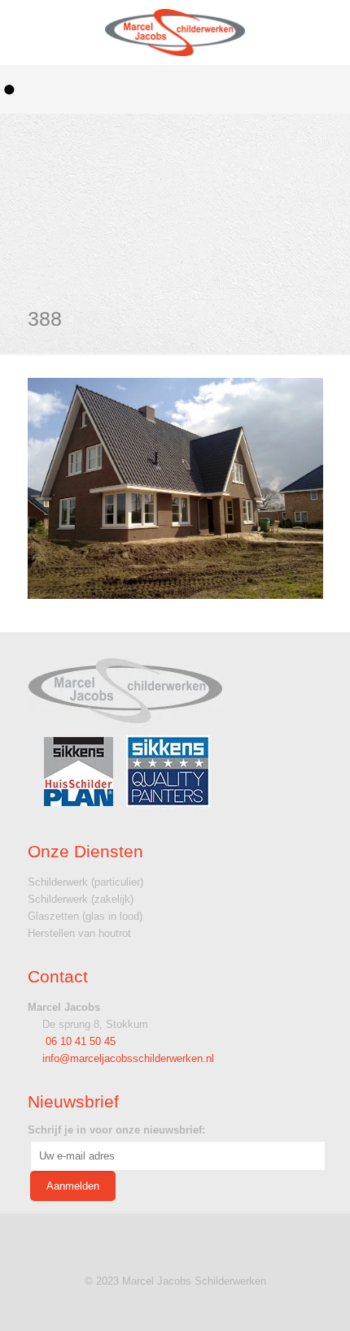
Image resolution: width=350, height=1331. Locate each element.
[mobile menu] (320, 32)
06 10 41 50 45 (79, 1041)
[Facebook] (175, 1305)
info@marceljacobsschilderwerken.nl (128, 1058)
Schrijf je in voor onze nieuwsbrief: (116, 1130)
